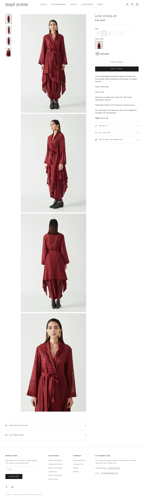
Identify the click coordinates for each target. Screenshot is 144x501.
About (101, 4)
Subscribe (14, 476)
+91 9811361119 (114, 468)
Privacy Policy (53, 479)
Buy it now (117, 69)
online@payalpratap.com (109, 473)
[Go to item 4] (8, 52)
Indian (73, 4)
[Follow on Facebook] (6, 487)
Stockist (76, 472)
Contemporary (58, 4)
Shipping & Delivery (55, 464)
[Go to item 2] (8, 30)
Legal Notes (52, 472)
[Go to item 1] (8, 18)
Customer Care (78, 464)
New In (43, 4)
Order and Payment (55, 460)
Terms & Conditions (55, 475)
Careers (75, 468)
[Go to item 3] (8, 41)
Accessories (87, 4)
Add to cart (116, 62)
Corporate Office (79, 460)
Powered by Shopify (33, 494)
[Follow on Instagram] (12, 487)
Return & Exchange (55, 468)
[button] (117, 53)
